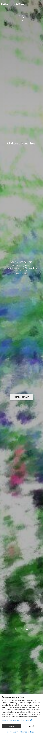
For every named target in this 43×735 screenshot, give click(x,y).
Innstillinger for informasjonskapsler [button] (21, 732)
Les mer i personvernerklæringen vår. (17, 720)
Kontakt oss (18, 4)
